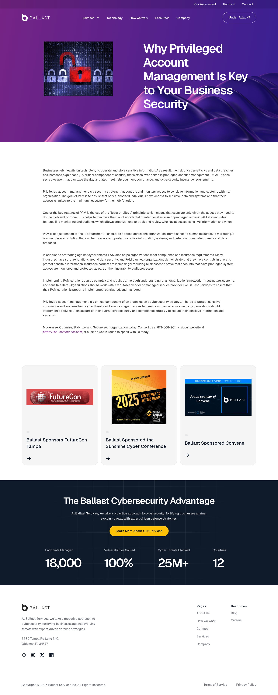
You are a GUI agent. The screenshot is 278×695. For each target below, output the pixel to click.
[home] (36, 18)
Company (183, 18)
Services (88, 18)
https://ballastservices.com (62, 332)
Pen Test (229, 4)
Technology (115, 18)
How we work (139, 18)
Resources (162, 18)
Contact (247, 4)
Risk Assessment (205, 4)
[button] (91, 17)
